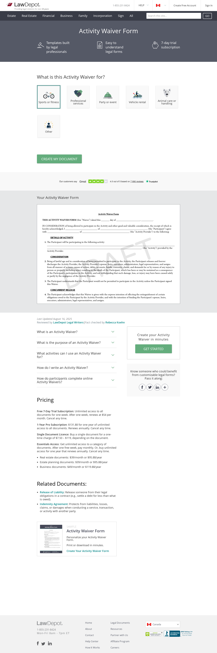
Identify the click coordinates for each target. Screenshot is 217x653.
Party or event (107, 102)
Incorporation (102, 16)
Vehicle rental (137, 102)
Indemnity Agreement (54, 504)
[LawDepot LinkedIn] (50, 643)
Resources (116, 629)
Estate (11, 16)
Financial (48, 16)
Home (88, 622)
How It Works (92, 647)
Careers (115, 647)
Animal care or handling (167, 102)
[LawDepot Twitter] (44, 643)
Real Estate (29, 16)
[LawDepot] (23, 4)
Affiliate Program (120, 641)
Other (48, 131)
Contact (89, 635)
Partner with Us (119, 635)
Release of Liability (52, 492)
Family (83, 16)
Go (207, 16)
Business (66, 16)
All (131, 16)
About (88, 629)
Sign (121, 16)
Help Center (91, 641)
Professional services (78, 102)
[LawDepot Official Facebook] (39, 643)
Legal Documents (120, 622)
